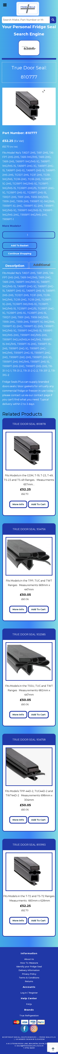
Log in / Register (29, 992)
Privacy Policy (29, 974)
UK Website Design (24, 1039)
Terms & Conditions (29, 977)
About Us (29, 959)
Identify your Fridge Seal (29, 966)
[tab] (14, 265)
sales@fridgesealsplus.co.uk (30, 1046)
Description (14, 266)
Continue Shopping (19, 253)
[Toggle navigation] (5, 4)
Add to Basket (19, 245)
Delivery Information (29, 970)
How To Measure (29, 963)
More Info (18, 504)
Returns (29, 981)
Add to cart (38, 504)
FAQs (29, 1004)
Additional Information (43, 267)
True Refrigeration (29, 1015)
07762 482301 (30, 1048)
